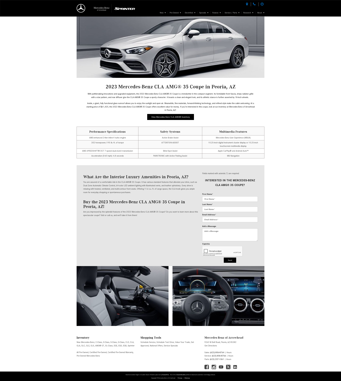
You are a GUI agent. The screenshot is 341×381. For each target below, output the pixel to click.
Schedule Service (148, 342)
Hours (229, 352)
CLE (127, 342)
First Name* (207, 194)
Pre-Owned (174, 13)
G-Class (121, 342)
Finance (215, 13)
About (259, 13)
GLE (88, 345)
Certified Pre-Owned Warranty (120, 352)
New (161, 13)
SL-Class (109, 345)
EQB (125, 345)
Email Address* (209, 215)
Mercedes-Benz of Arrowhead (223, 337)
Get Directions (210, 345)
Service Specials (171, 345)
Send (230, 260)
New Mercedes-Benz (85, 342)
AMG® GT (99, 345)
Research (247, 13)
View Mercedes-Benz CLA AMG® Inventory (170, 117)
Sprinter (131, 345)
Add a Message (209, 226)
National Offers (156, 345)
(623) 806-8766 (219, 356)
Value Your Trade (182, 342)
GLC (83, 345)
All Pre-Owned (82, 352)
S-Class (113, 342)
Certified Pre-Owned (98, 352)
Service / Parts (231, 13)
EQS (120, 345)
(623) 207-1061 (217, 359)
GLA (78, 345)
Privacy (180, 378)
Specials (202, 13)
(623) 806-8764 (217, 352)
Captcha (206, 244)
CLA (132, 342)
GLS (92, 345)
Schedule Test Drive (165, 342)
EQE (115, 345)
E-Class (106, 342)
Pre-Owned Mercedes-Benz (88, 356)
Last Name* (207, 204)
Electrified (189, 13)
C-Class (99, 342)
